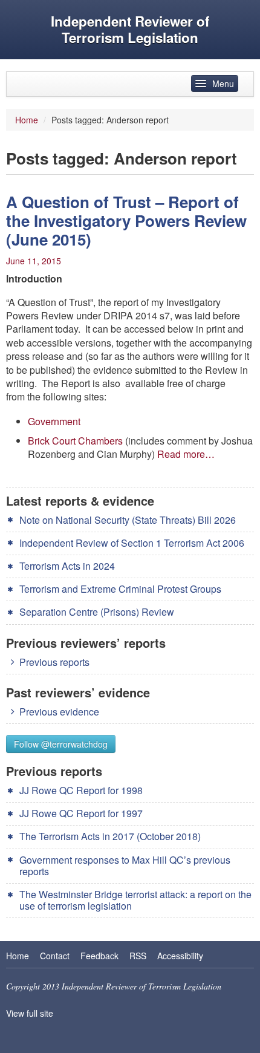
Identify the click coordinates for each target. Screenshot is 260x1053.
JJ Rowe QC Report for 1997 (81, 813)
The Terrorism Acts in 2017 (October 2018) (110, 836)
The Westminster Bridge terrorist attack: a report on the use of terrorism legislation (135, 899)
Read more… (186, 454)
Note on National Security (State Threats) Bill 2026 (127, 520)
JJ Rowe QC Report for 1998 (81, 790)
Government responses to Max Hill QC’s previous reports (124, 865)
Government (54, 421)
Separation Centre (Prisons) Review (96, 612)
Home (26, 120)
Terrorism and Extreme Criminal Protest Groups (120, 589)
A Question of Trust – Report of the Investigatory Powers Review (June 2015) (126, 220)
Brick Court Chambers (76, 441)
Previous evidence (59, 711)
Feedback (99, 956)
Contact (55, 956)
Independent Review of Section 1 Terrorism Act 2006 (131, 543)
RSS (137, 956)
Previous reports (54, 662)
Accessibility (180, 956)
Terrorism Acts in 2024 (67, 566)
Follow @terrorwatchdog (61, 744)
